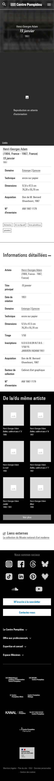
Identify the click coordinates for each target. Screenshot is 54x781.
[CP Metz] (19, 698)
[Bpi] (17, 681)
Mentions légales (10, 768)
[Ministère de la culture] (27, 753)
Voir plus (27, 517)
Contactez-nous (27, 612)
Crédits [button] (5, 142)
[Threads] (33, 565)
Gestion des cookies (27, 772)
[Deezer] (45, 577)
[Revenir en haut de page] (47, 774)
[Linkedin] (21, 577)
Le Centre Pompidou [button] (13, 629)
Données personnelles (42, 768)
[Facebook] (21, 565)
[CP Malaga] (36, 698)
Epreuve (36, 170)
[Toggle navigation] (49, 4)
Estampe (26, 170)
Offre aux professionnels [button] (15, 638)
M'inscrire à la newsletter (27, 601)
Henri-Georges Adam (15, 149)
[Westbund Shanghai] (39, 715)
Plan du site (22, 768)
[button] (27, 255)
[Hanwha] (27, 732)
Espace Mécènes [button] (12, 654)
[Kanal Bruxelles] (18, 715)
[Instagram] (9, 565)
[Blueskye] (45, 565)
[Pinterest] (33, 577)
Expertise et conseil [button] (13, 646)
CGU (31, 768)
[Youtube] (39, 590)
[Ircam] (38, 681)
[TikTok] (9, 577)
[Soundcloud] (15, 590)
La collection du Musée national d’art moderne (26, 537)
